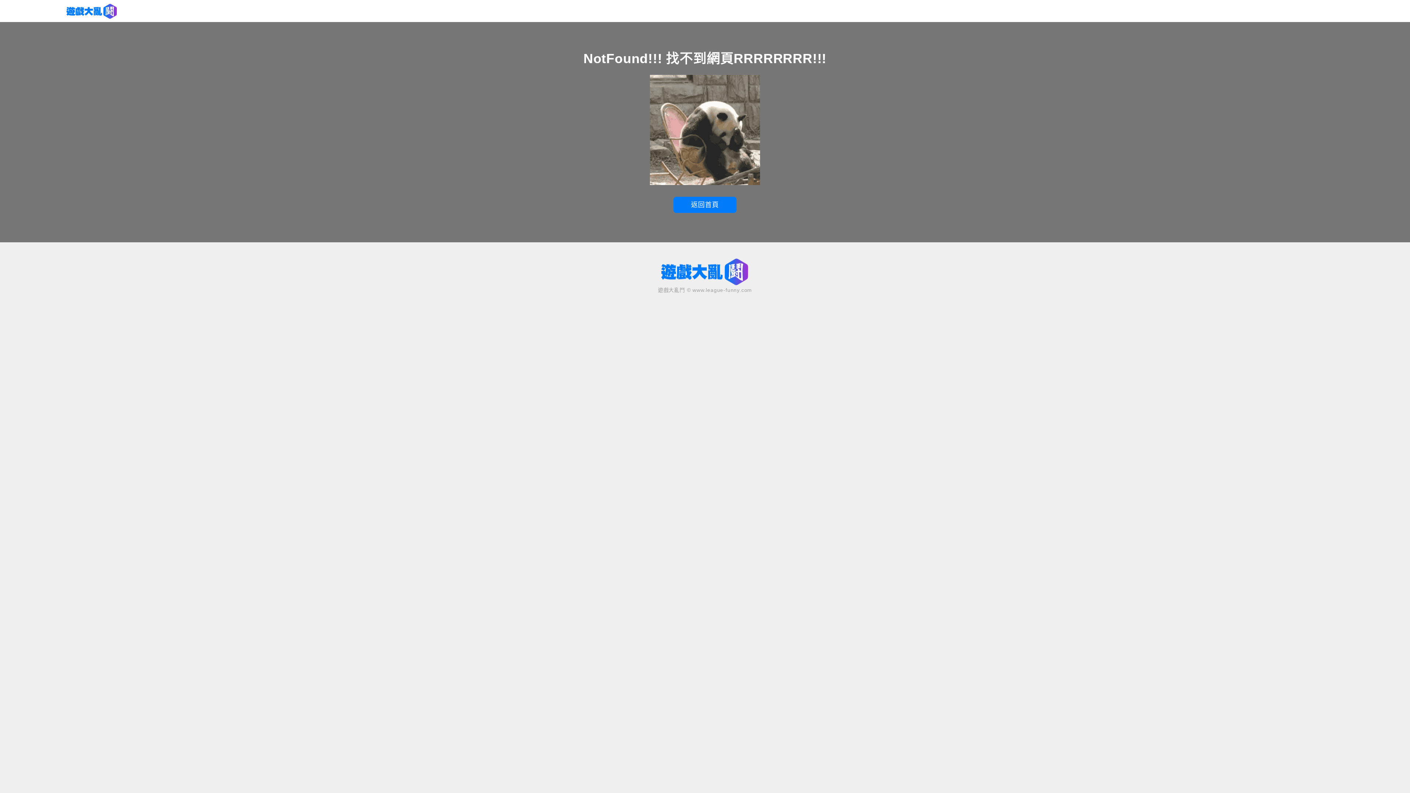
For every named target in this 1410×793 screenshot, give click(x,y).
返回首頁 (705, 205)
